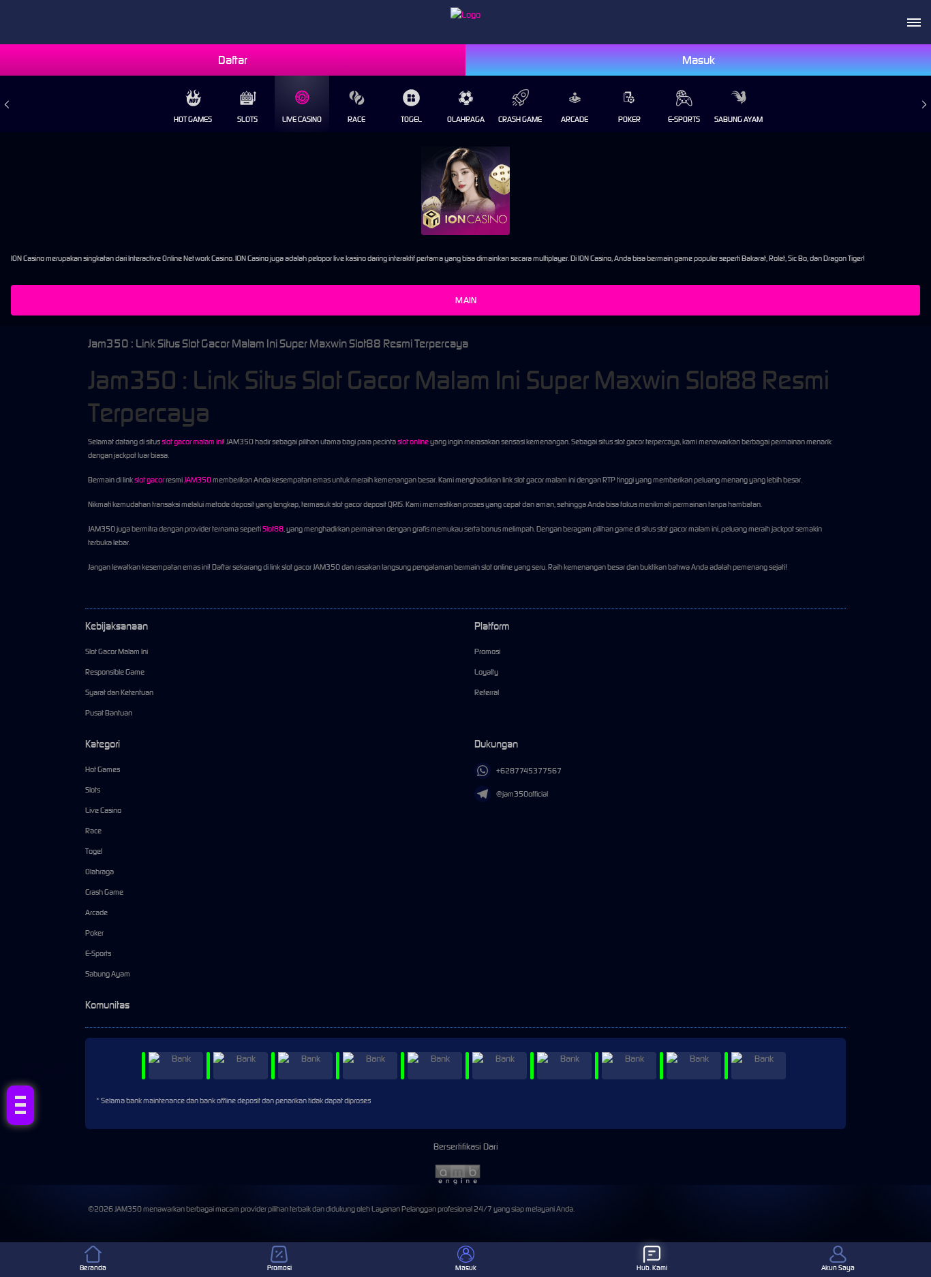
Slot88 (273, 529)
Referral (486, 692)
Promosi (487, 651)
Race (356, 119)
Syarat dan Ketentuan (119, 692)
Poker (629, 119)
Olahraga (466, 119)
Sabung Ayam (738, 119)
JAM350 (197, 479)
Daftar (232, 59)
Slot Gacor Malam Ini (116, 651)
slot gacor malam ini (192, 441)
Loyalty (486, 672)
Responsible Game (114, 672)
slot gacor (149, 479)
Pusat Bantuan (108, 713)
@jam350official (522, 794)
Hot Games (193, 119)
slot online (413, 441)
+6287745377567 (529, 770)
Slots (247, 119)
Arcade (574, 119)
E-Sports (684, 119)
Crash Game (520, 119)
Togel (411, 119)
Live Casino (302, 119)
